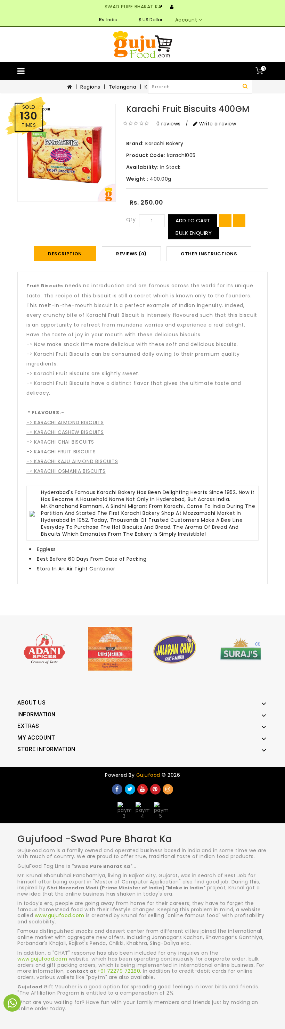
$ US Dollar (151, 19)
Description (65, 253)
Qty (131, 219)
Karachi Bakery (164, 143)
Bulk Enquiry (194, 233)
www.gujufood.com (59, 915)
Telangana (123, 86)
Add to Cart (193, 220)
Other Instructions (209, 253)
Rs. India (108, 19)
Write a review (217, 123)
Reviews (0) (131, 253)
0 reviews (168, 123)
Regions (90, 86)
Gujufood (148, 775)
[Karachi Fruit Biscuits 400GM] (66, 153)
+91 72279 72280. (119, 971)
